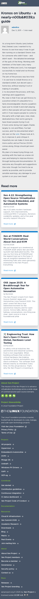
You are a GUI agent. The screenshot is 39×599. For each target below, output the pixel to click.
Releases (5, 583)
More (3, 578)
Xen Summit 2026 (9, 520)
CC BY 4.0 (18, 595)
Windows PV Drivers (10, 467)
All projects (6, 444)
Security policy (7, 569)
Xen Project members (10, 557)
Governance (6, 565)
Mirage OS (5, 460)
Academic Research (10, 524)
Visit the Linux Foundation (12, 426)
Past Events (6, 539)
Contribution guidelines (11, 489)
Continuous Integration (11, 493)
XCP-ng (4, 475)
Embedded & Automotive (12, 452)
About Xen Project (9, 553)
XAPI (3, 471)
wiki (17, 134)
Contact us (6, 573)
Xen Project (29, 592)
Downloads (6, 528)
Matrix (4, 536)
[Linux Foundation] (19, 411)
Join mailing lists (8, 543)
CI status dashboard (10, 497)
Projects (4, 440)
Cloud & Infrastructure (11, 516)
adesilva (15, 27)
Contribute (5, 481)
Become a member (9, 561)
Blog (3, 532)
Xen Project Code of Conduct (14, 501)
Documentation (8, 506)
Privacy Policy (7, 429)
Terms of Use (7, 433)
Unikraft (4, 464)
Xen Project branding (10, 587)
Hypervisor (6, 448)
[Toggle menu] (3, 3)
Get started (6, 485)
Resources (5, 511)
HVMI (3, 456)
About (4, 549)
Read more (8, 224)
